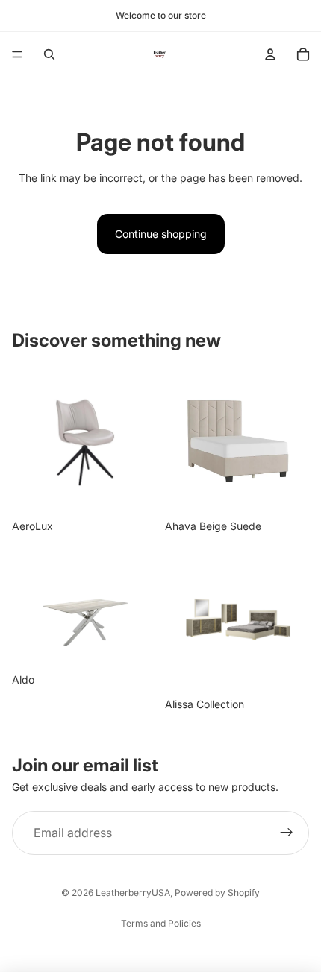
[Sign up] (286, 833)
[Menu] (17, 54)
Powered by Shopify (217, 892)
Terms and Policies (161, 923)
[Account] (270, 54)
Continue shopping (161, 233)
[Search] (49, 54)
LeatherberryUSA (133, 892)
